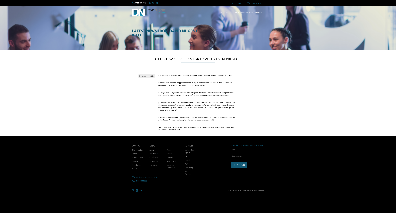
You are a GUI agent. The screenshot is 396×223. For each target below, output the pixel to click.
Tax (186, 156)
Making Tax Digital (189, 151)
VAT (186, 164)
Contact (170, 158)
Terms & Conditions (171, 166)
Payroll (187, 160)
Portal (169, 154)
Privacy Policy (172, 161)
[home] (148, 12)
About (152, 150)
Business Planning (188, 172)
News (169, 150)
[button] (225, 12)
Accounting (189, 168)
